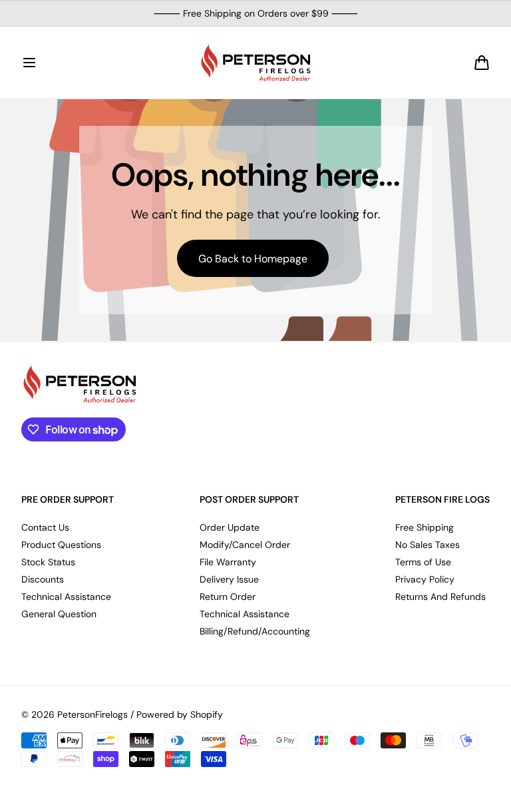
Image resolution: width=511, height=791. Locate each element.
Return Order (228, 597)
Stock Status (48, 562)
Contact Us (45, 527)
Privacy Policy (424, 579)
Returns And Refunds (440, 597)
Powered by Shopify (179, 714)
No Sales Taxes (427, 545)
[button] (29, 63)
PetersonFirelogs (92, 714)
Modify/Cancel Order (245, 545)
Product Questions (61, 545)
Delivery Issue (229, 579)
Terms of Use (423, 562)
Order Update (229, 527)
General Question (58, 614)
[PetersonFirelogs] (255, 63)
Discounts (42, 579)
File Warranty (228, 562)
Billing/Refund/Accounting (255, 631)
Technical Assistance (66, 597)
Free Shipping (424, 527)
